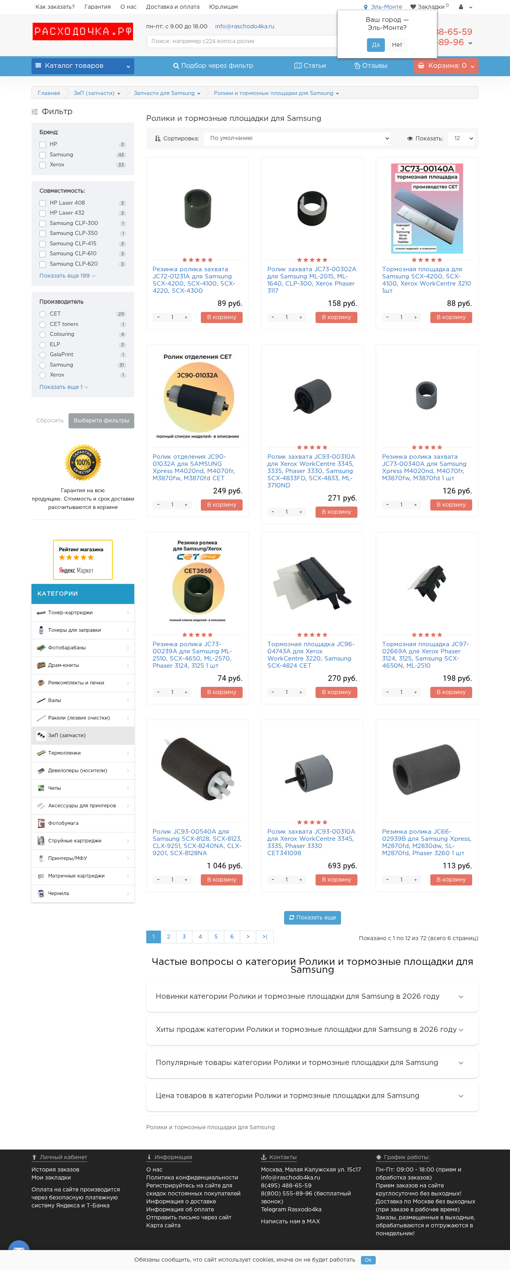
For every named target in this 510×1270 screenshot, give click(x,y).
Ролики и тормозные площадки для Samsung (274, 93)
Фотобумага (63, 823)
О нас (128, 7)
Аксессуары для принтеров (82, 806)
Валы (54, 700)
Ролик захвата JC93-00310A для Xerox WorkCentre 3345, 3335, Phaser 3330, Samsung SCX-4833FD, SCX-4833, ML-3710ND (311, 471)
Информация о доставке (181, 1201)
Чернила (58, 893)
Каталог (74, 66)
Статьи (315, 66)
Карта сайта (163, 1225)
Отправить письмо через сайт (188, 1217)
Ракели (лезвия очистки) (79, 718)
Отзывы (374, 66)
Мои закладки (51, 1177)
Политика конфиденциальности (192, 1177)
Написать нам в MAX (290, 1221)
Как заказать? (55, 7)
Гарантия (97, 7)
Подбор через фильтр (217, 66)
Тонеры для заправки (74, 630)
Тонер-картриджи (70, 613)
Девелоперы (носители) (77, 771)
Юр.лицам (223, 7)
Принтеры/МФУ (67, 858)
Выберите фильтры (101, 420)
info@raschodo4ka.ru (245, 26)
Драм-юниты (63, 665)
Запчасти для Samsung (165, 93)
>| (264, 937)
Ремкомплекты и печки (76, 683)
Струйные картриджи (75, 841)
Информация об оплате (180, 1209)
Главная (49, 93)
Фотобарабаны (67, 648)
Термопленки (64, 753)
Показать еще (316, 917)
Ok (368, 1260)
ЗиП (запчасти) (95, 93)
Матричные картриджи (76, 876)
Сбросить (50, 420)
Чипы (54, 788)
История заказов (55, 1169)
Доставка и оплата (173, 7)
